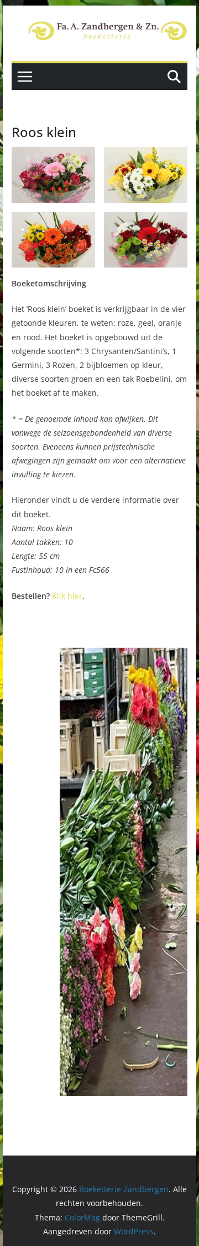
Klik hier (67, 596)
